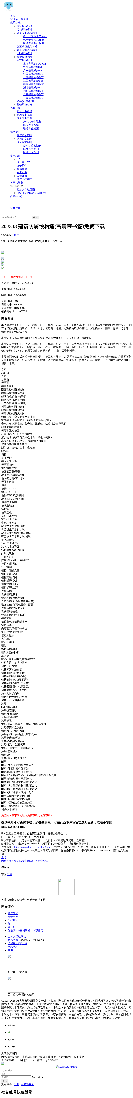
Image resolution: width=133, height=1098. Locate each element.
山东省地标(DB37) (33, 84)
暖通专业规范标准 (33, 43)
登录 (9, 874)
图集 (14, 860)
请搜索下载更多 (19, 19)
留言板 (12, 927)
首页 (12, 15)
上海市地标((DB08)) (34, 63)
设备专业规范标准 (27, 33)
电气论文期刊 (31, 149)
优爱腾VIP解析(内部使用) (31, 192)
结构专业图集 (40, 860)
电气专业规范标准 (33, 39)
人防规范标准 (24, 53)
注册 (16, 1084)
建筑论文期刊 (24, 135)
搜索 (35, 217)
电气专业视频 (31, 125)
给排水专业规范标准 (35, 36)
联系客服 (13, 940)
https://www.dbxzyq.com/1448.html (32, 847)
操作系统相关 (24, 179)
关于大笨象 (16, 182)
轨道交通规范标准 (27, 50)
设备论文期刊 (24, 142)
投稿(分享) (16, 196)
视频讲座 (15, 108)
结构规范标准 (24, 29)
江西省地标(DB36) (33, 80)
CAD (19, 159)
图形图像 (22, 172)
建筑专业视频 (24, 111)
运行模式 (13, 920)
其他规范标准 (24, 104)
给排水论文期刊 (32, 145)
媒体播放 (22, 169)
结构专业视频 (24, 114)
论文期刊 (15, 132)
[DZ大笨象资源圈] (8, 10)
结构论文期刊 (24, 138)
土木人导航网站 (17, 936)
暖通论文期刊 (31, 152)
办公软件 (22, 165)
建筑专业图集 (24, 860)
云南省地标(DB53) (33, 94)
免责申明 (13, 916)
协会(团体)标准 (25, 101)
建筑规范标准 (24, 26)
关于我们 (13, 913)
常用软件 (15, 155)
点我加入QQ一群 (17, 943)
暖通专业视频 (31, 128)
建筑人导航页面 (26, 189)
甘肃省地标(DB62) (33, 97)
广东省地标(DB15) (33, 70)
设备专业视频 (24, 118)
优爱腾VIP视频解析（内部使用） (27, 930)
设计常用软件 (24, 162)
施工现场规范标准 (27, 46)
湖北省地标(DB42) (33, 87)
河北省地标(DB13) (33, 67)
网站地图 (13, 946)
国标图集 (6, 860)
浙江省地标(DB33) (33, 77)
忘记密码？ (27, 1084)
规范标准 (15, 22)
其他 (10, 950)
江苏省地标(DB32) (33, 73)
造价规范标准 (24, 56)
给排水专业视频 (32, 121)
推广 (16, 235)
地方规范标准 (24, 60)
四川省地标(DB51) (33, 91)
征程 (10, 923)
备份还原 (22, 175)
